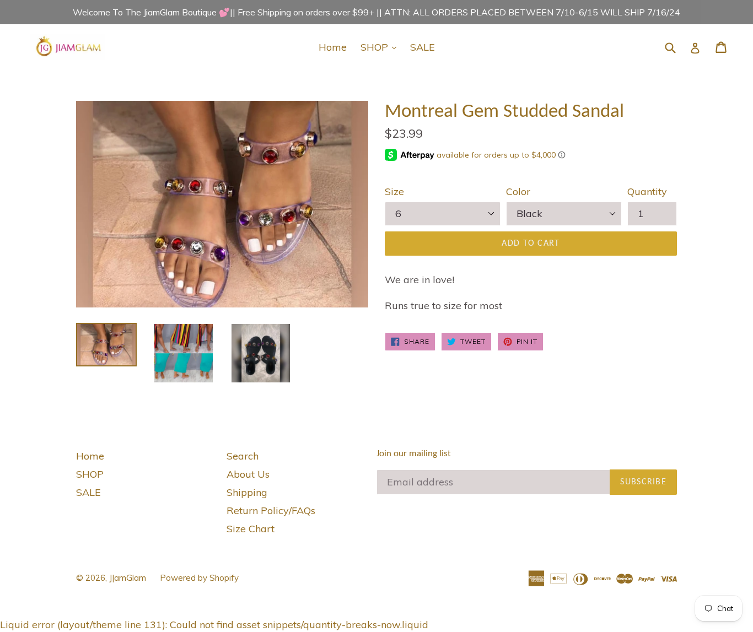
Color (518, 191)
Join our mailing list (413, 453)
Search (243, 456)
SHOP (381, 46)
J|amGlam (127, 577)
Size (394, 191)
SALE (422, 47)
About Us (248, 474)
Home (333, 47)
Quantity (647, 191)
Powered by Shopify (199, 577)
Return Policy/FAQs (271, 510)
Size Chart (251, 528)
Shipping (247, 492)
